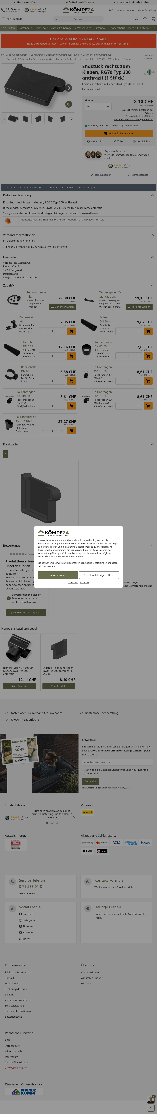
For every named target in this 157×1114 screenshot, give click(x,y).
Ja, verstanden (58, 575)
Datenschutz (73, 582)
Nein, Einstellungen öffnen (99, 575)
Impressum (84, 582)
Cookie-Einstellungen (96, 562)
